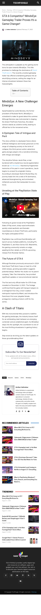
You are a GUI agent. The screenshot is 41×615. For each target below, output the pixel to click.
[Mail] (17, 575)
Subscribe (31, 363)
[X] (16, 35)
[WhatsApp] (25, 35)
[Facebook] (11, 35)
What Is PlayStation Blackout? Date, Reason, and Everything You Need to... (25, 480)
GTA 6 (22, 377)
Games (17, 377)
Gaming (9, 10)
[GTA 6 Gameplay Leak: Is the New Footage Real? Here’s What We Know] (7, 450)
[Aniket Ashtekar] (3, 29)
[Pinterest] (20, 35)
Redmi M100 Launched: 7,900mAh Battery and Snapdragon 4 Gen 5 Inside (13, 518)
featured (10, 377)
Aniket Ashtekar (11, 29)
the (15, 166)
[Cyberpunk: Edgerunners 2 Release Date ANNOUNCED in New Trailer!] (7, 440)
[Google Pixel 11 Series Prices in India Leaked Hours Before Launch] (33, 540)
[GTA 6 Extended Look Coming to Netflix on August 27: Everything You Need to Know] (7, 470)
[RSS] (28, 575)
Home (4, 10)
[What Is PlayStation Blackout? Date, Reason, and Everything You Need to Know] (7, 480)
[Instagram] (19, 411)
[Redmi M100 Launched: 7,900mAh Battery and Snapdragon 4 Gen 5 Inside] (33, 519)
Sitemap (34, 592)
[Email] (30, 35)
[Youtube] (28, 411)
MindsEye (28, 377)
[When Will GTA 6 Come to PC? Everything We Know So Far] (7, 430)
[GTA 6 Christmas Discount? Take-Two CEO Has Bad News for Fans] (7, 460)
